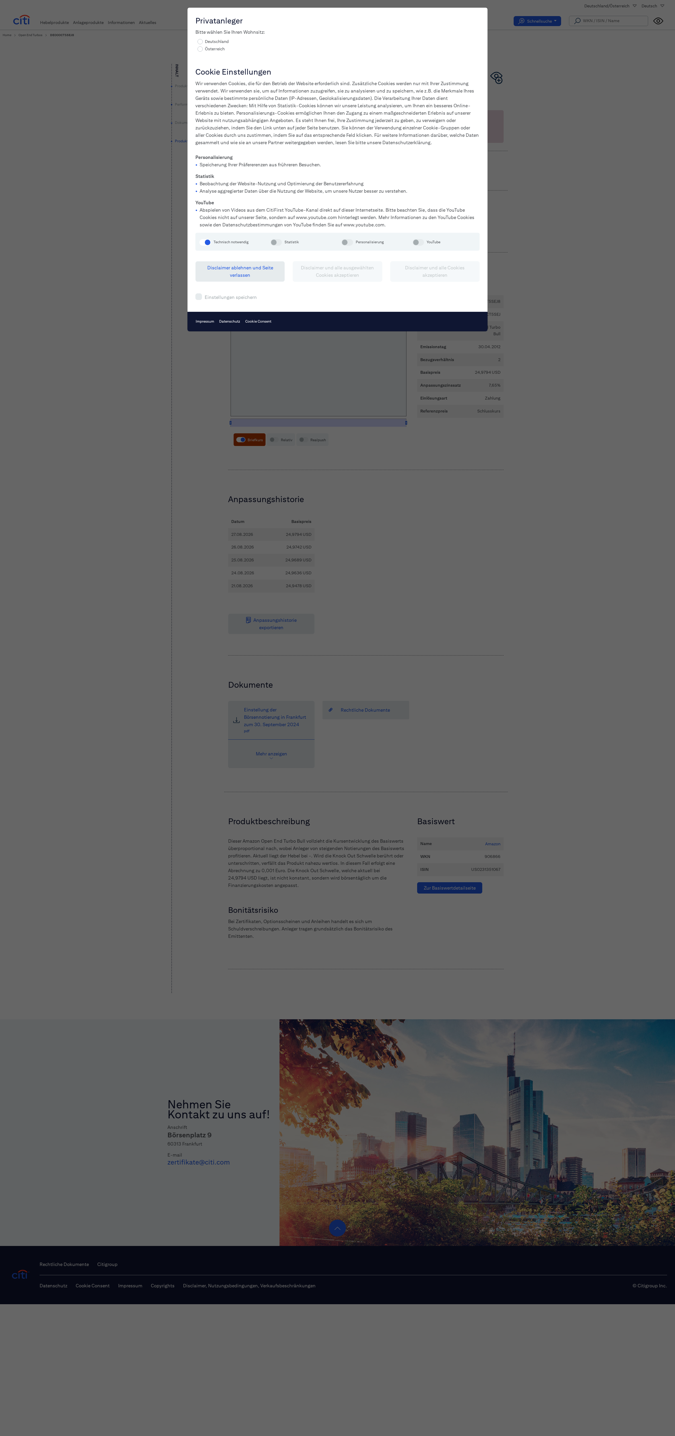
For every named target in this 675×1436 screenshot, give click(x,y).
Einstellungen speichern (231, 297)
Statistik (292, 242)
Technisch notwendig (231, 242)
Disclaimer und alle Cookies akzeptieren (435, 271)
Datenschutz (229, 321)
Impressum (205, 321)
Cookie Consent (258, 321)
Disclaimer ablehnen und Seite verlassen (240, 271)
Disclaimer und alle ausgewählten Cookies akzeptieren (337, 271)
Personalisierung (370, 242)
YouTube (433, 242)
